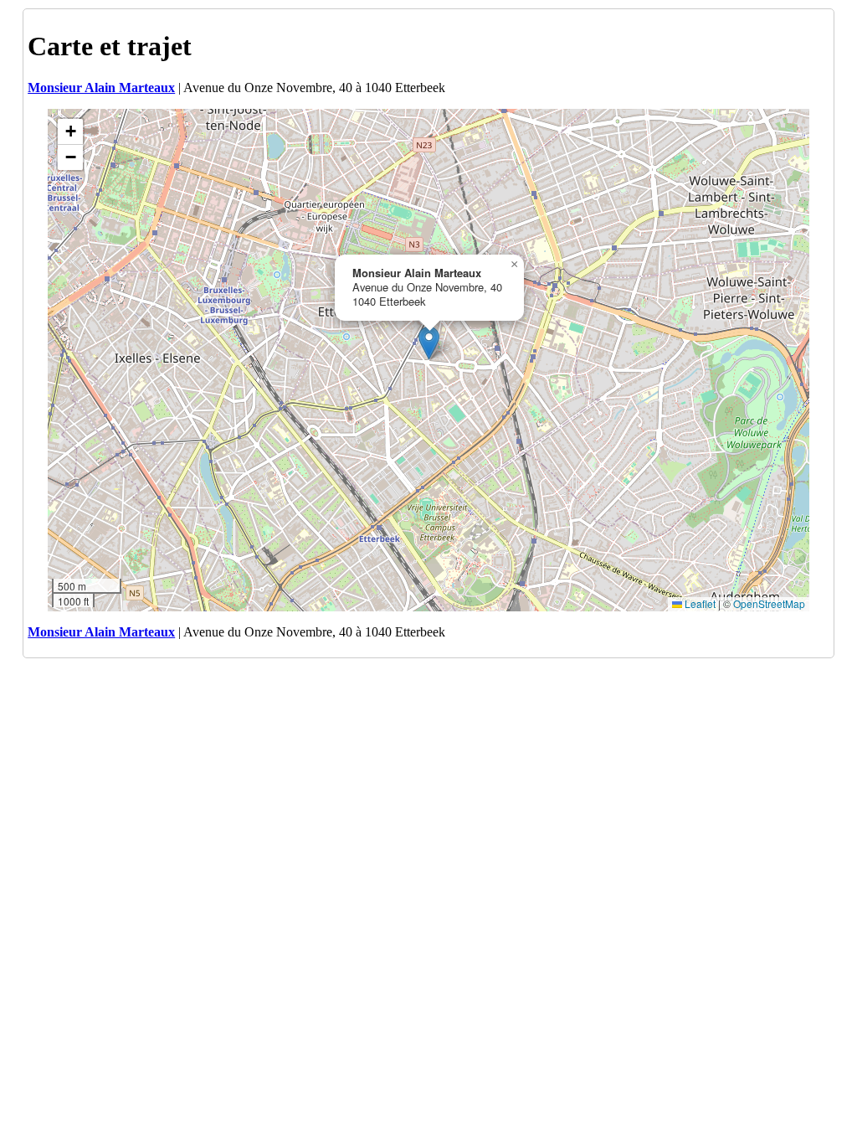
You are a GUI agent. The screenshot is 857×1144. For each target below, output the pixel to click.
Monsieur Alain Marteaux (101, 87)
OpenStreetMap (769, 603)
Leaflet (699, 603)
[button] (428, 343)
